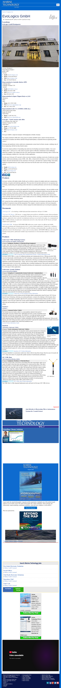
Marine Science (25, 680)
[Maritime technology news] (10, 5)
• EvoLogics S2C (6, 211)
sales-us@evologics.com (13, 126)
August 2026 (31, 469)
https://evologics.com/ (12, 78)
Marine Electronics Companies (48, 679)
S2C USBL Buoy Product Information (23, 381)
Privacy (4, 686)
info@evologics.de (12, 167)
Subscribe (30, 613)
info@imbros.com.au (12, 89)
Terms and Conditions (8, 683)
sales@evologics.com (13, 75)
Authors (5, 682)
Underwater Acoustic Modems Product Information (26, 293)
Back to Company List (7, 12)
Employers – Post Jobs (18, 589)
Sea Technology (25, 676)
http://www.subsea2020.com (13, 117)
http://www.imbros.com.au (13, 92)
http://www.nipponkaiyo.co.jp (14, 105)
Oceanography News (26, 675)
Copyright (5, 685)
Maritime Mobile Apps (46, 677)
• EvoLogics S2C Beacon (8, 214)
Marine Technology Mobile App (9, 679)
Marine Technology (26, 678)
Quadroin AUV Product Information (22, 351)
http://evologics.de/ (11, 170)
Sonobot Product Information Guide (10, 323)
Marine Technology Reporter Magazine (11, 675)
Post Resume (8, 588)
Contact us (5, 681)
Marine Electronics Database (48, 678)
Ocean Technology (26, 677)
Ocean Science (25, 679)
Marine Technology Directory (9, 680)
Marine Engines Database (47, 676)
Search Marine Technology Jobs (30, 563)
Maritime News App (46, 675)
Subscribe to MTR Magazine (9, 676)
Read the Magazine (30, 508)
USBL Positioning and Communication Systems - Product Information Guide (32, 254)
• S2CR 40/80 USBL (7, 224)
